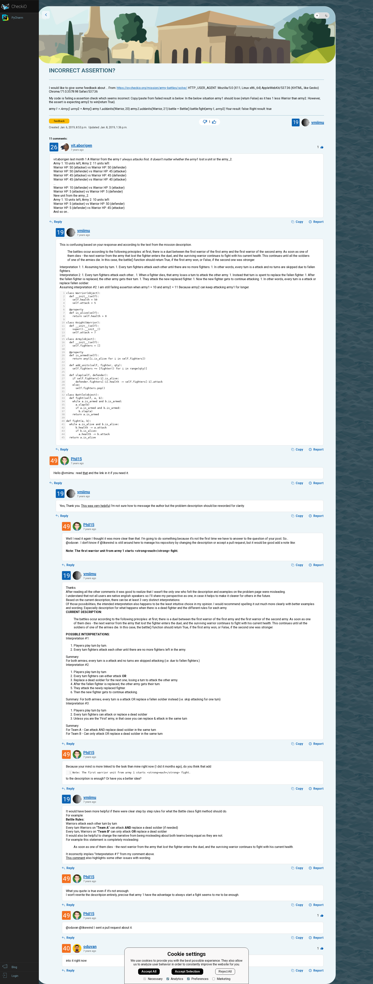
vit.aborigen (81, 145)
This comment (75, 858)
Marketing (223, 979)
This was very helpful (95, 506)
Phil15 (76, 459)
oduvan (90, 946)
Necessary (155, 979)
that (85, 473)
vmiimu (317, 122)
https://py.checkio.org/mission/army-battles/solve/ (152, 88)
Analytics (177, 979)
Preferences (199, 979)
